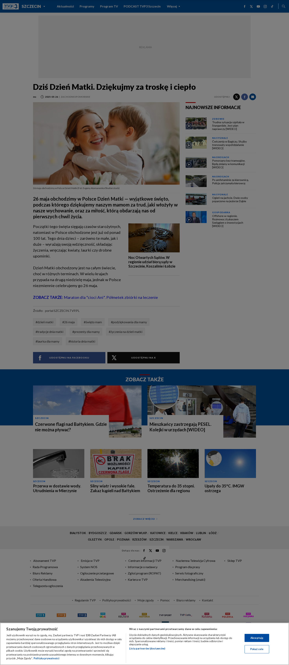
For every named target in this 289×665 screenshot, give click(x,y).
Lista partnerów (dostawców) (147, 648)
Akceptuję (256, 637)
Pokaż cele (256, 649)
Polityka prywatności (46, 658)
